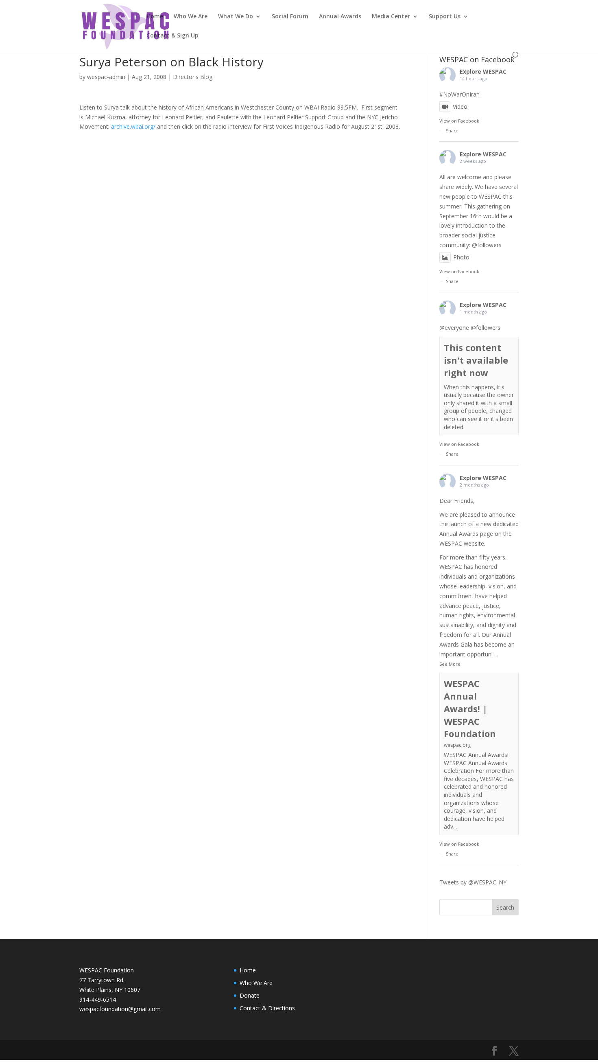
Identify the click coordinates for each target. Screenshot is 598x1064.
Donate (250, 995)
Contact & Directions (267, 1008)
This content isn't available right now (476, 360)
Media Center (391, 16)
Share (452, 130)
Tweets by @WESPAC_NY (472, 882)
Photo (461, 257)
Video (460, 106)
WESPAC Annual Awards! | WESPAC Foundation (470, 708)
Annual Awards (340, 16)
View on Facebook (459, 121)
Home (154, 16)
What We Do (235, 16)
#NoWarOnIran (459, 94)
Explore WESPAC (483, 71)
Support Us (445, 16)
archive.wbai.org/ (133, 126)
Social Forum (290, 16)
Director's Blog (192, 77)
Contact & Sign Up (172, 36)
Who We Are (190, 16)
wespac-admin (106, 77)
